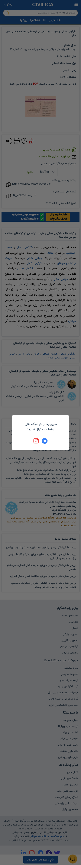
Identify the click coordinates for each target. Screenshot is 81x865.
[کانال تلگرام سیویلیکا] (45, 441)
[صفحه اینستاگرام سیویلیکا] (36, 441)
